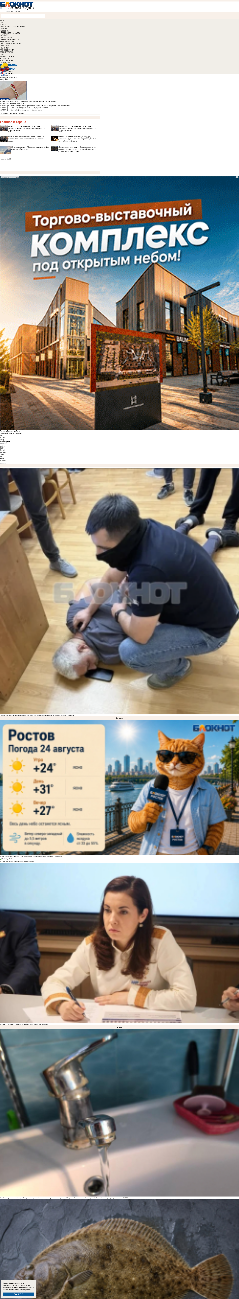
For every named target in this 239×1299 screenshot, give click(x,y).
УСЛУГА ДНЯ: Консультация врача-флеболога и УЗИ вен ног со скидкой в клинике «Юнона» (35, 106)
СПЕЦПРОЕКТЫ (6, 52)
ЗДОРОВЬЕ (4, 29)
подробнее (19, 433)
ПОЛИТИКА (4, 48)
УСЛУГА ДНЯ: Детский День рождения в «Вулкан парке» (21, 110)
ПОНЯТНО (19, 1294)
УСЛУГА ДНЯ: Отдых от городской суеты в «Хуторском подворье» (25, 108)
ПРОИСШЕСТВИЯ (7, 50)
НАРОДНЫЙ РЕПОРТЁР (9, 39)
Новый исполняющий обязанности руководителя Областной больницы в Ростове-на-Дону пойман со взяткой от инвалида (37, 715)
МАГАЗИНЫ (12, 73)
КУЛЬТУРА (4, 35)
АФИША (3, 25)
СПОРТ (2, 54)
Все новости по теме (8, 103)
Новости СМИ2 (5, 159)
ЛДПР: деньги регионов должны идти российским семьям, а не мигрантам (25, 1024)
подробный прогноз (7, 433)
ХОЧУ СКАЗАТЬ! (6, 61)
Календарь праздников (8, 78)
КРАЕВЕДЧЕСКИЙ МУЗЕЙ (10, 33)
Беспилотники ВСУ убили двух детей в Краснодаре (18, 861)
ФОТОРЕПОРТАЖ (7, 56)
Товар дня (4, 80)
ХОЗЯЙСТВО (5, 58)
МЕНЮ (2, 20)
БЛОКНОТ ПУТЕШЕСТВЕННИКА (12, 27)
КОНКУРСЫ (4, 31)
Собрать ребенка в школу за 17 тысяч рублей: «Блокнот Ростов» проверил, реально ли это (95, 1198)
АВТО (2, 22)
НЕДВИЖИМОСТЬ (7, 42)
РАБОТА (14, 65)
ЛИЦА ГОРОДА (6, 37)
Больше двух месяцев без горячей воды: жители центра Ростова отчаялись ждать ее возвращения (33, 1198)
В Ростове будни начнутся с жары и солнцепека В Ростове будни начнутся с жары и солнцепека (32, 856)
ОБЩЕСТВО (4, 46)
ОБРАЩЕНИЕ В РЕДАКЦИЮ (11, 44)
